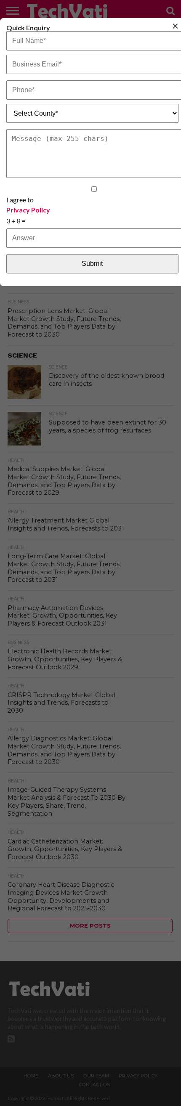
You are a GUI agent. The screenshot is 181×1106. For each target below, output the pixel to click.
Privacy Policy (28, 210)
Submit (92, 263)
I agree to (28, 204)
